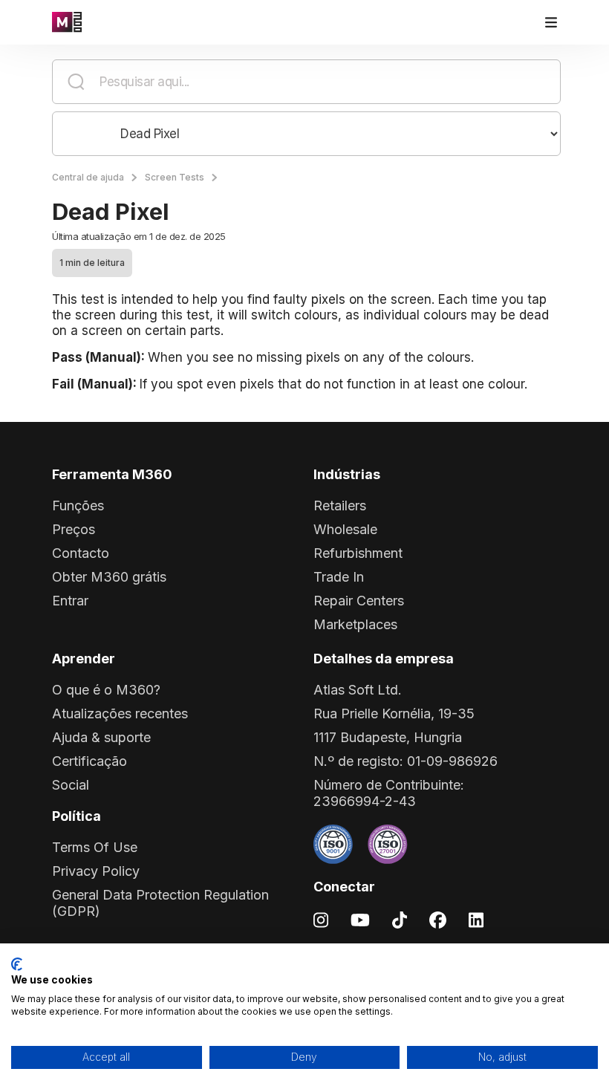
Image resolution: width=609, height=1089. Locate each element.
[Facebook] (437, 919)
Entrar (70, 600)
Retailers (339, 505)
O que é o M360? (106, 690)
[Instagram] (320, 919)
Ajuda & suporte (101, 737)
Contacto (80, 553)
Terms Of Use (94, 847)
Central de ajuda (88, 177)
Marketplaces (355, 624)
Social (70, 785)
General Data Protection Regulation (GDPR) (160, 903)
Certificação (89, 761)
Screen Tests (174, 177)
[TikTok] (399, 919)
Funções (78, 505)
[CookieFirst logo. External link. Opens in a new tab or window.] (16, 964)
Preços (73, 529)
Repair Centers (358, 600)
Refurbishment (358, 553)
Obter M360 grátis (109, 577)
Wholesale (345, 529)
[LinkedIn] (476, 919)
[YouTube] (360, 919)
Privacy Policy (96, 871)
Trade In (338, 577)
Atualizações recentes (120, 713)
